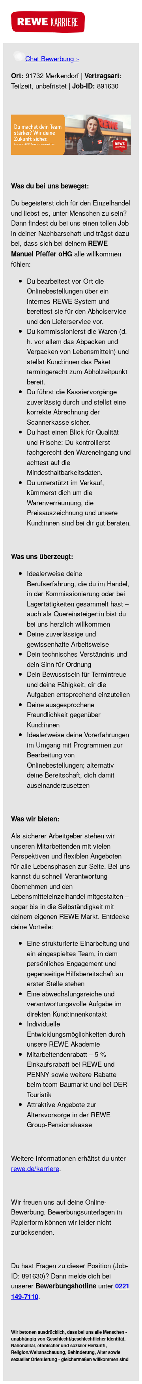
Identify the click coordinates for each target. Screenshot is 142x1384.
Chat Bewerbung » (52, 58)
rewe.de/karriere (35, 1168)
